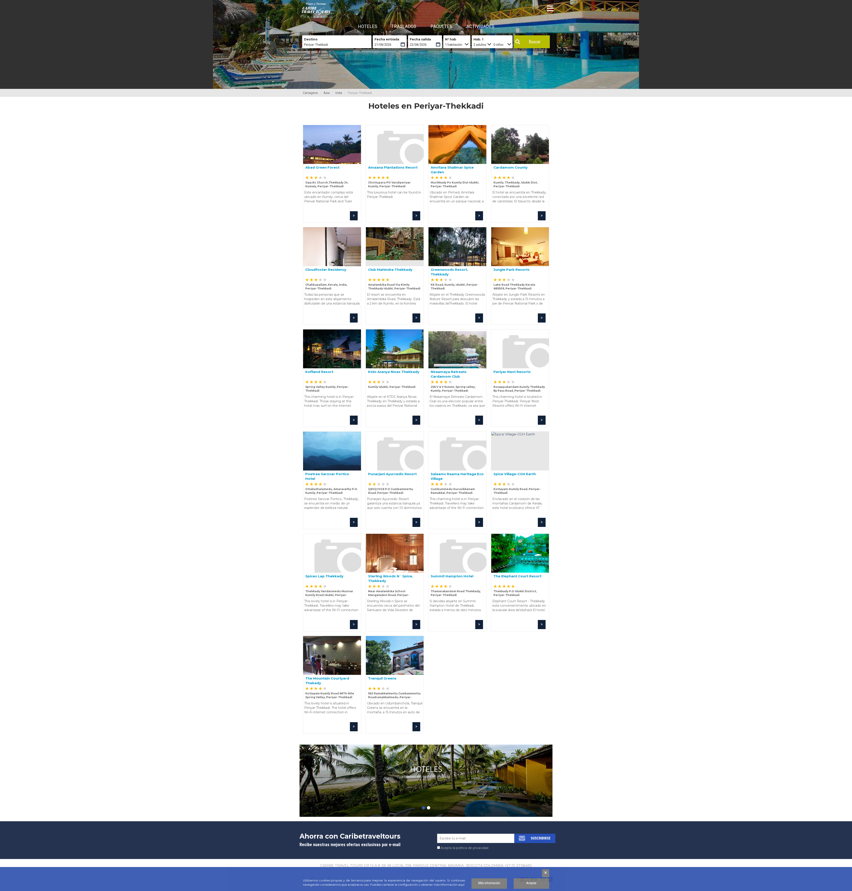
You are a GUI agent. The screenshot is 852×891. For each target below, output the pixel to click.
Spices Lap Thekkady (324, 576)
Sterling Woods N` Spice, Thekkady (390, 578)
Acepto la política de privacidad (464, 848)
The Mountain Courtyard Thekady (327, 680)
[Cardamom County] (520, 144)
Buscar (534, 41)
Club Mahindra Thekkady (390, 269)
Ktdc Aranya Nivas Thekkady (393, 372)
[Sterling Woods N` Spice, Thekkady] (395, 553)
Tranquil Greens (382, 678)
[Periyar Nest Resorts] (520, 348)
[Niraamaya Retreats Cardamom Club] (457, 348)
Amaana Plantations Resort (393, 167)
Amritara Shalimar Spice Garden (452, 169)
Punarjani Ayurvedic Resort (392, 474)
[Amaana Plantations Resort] (395, 144)
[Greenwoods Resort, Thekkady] (457, 246)
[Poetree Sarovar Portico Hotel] (332, 451)
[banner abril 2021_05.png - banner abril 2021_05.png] (316, 10)
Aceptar (531, 883)
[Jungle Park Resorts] (520, 246)
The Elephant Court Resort (517, 576)
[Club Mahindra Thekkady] (395, 246)
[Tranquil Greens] (395, 655)
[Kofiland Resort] (332, 348)
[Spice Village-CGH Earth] (520, 451)
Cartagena (310, 93)
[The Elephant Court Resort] (520, 553)
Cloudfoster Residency (325, 269)
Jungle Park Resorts (511, 269)
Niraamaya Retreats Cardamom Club (449, 374)
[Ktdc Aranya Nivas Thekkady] (395, 348)
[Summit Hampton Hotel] (457, 553)
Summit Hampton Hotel (452, 576)
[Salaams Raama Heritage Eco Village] (457, 451)
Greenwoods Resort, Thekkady (449, 271)
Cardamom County (510, 167)
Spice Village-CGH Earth (514, 474)
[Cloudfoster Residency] (332, 246)
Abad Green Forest (322, 167)
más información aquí (449, 884)
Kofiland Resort (319, 372)
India (338, 93)
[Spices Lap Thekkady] (332, 553)
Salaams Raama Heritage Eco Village (457, 476)
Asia (326, 93)
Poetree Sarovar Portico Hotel (327, 476)
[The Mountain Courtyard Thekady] (332, 655)
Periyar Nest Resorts (512, 372)
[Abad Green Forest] (332, 144)
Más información (489, 883)
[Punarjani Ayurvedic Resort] (395, 451)
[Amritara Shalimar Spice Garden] (457, 144)
